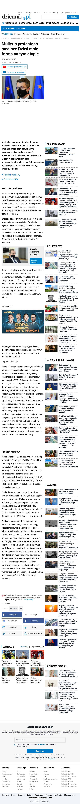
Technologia (21, 774)
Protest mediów (11, 179)
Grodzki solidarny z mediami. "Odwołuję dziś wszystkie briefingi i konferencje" (35, 252)
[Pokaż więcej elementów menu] (77, 23)
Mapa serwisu (69, 795)
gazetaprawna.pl (66, 12)
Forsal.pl (4, 779)
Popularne (24, 647)
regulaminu (41, 744)
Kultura (32, 789)
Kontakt (5, 795)
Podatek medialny (12, 175)
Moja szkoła (34, 779)
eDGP (3, 776)
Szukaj (74, 17)
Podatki (21, 28)
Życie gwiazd (34, 781)
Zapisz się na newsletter (16, 72)
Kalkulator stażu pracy (68, 776)
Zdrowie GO (27, 34)
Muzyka (32, 786)
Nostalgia (17, 34)
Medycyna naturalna (50, 779)
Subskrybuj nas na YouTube (16, 67)
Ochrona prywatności (53, 795)
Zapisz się (40, 751)
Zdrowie (19, 784)
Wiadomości (21, 779)
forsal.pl (28, 12)
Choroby (46, 781)
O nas (13, 795)
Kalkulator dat (66, 771)
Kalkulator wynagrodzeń (69, 786)
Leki (45, 776)
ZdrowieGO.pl (54, 12)
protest (13, 608)
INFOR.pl (20, 12)
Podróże (20, 786)
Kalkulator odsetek (67, 781)
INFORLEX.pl (38, 12)
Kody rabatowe (34, 774)
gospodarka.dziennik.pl (16, 38)
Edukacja (33, 776)
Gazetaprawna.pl (7, 774)
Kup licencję (29, 600)
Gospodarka (8, 28)
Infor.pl (4, 771)
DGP (45, 12)
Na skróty (5, 768)
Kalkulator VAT (66, 779)
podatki (28, 38)
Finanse (46, 774)
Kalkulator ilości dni (67, 774)
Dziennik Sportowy (58, 34)
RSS (50, 797)
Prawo (46, 771)
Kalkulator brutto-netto (68, 784)
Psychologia (48, 784)
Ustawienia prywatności (37, 797)
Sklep (75, 12)
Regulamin (39, 795)
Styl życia (47, 786)
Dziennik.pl (21, 768)
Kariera (29, 795)
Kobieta (32, 771)
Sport (19, 781)
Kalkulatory (65, 768)
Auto (18, 771)
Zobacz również (34, 261)
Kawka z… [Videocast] (41, 34)
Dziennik (4, 38)
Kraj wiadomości (37, 647)
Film (31, 784)
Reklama (21, 795)
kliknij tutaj (52, 759)
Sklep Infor (5, 786)
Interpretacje (6, 784)
